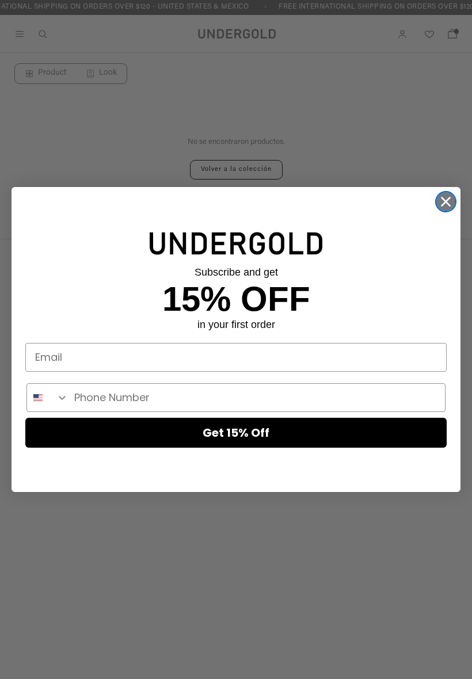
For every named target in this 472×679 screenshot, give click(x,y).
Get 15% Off (236, 433)
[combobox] (47, 397)
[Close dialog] (446, 202)
